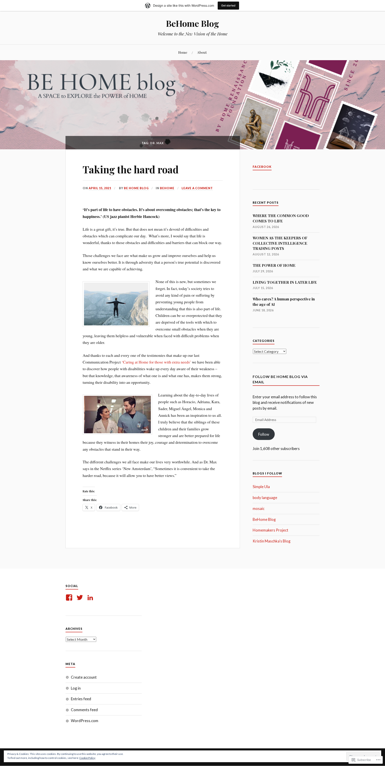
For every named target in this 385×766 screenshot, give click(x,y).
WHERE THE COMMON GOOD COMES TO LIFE (281, 218)
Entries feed (81, 698)
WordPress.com (84, 720)
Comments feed (84, 709)
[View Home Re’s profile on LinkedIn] (91, 597)
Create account (84, 677)
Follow (263, 434)
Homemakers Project (270, 530)
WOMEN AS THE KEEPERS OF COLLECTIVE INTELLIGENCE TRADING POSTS (280, 243)
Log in (76, 688)
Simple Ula (261, 486)
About (202, 52)
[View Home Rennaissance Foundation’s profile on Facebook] (70, 597)
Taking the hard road (131, 169)
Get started (228, 5)
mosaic (258, 508)
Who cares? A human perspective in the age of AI (284, 301)
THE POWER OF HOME (274, 265)
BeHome (167, 188)
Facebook (262, 166)
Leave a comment (197, 188)
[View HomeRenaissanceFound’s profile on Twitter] (80, 597)
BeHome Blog (192, 23)
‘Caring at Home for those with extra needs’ (156, 362)
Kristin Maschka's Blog (272, 541)
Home (182, 52)
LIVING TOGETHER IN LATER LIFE (285, 282)
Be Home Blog (136, 188)
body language (265, 497)
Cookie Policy (87, 758)
